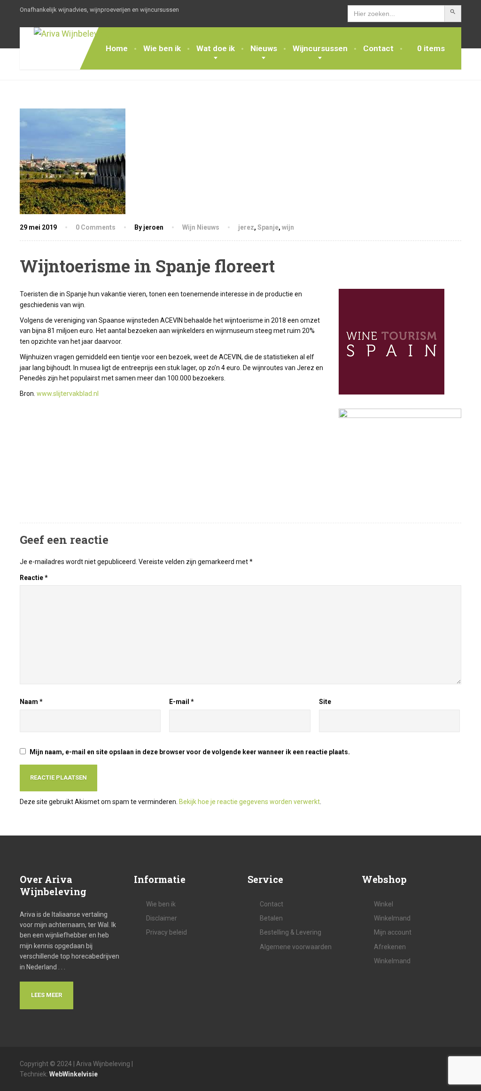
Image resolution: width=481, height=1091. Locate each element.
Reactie (34, 577)
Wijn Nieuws (200, 227)
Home (117, 48)
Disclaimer (161, 918)
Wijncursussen (320, 48)
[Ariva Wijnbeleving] (64, 34)
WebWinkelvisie (73, 1074)
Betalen (271, 918)
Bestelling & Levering (290, 932)
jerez (246, 227)
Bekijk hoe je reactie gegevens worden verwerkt (249, 801)
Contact (378, 48)
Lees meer (46, 994)
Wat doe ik (215, 48)
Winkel (383, 904)
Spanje (268, 227)
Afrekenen (390, 947)
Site (325, 701)
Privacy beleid (166, 932)
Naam (31, 701)
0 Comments (96, 227)
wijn (288, 227)
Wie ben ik (162, 48)
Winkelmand (392, 918)
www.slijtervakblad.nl (67, 393)
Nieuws (263, 48)
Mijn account (392, 932)
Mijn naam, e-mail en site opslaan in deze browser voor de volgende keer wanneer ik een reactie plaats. (190, 752)
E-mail (181, 701)
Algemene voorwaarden (296, 947)
